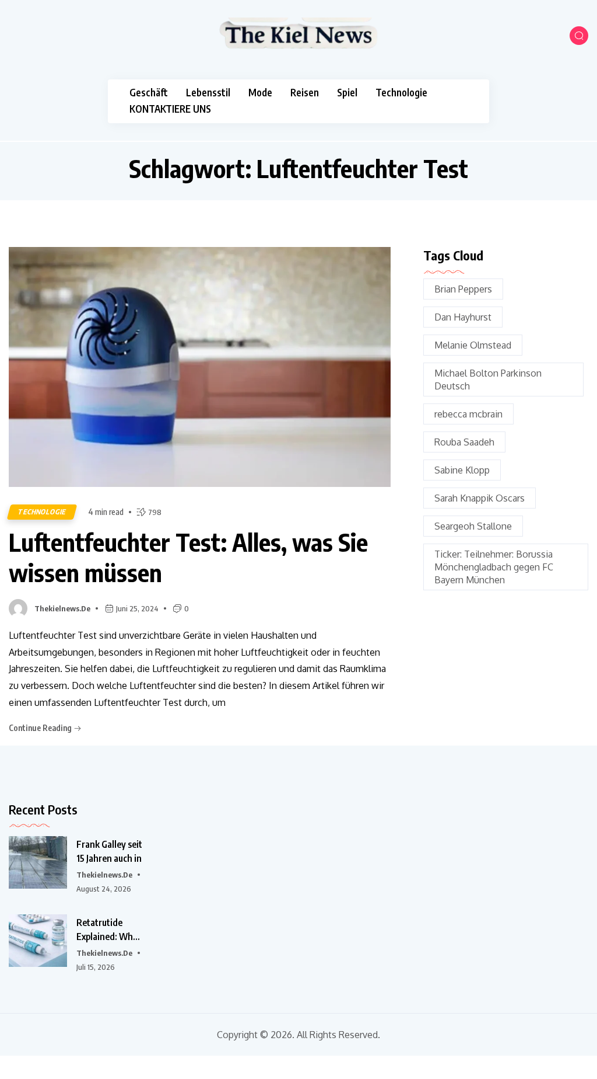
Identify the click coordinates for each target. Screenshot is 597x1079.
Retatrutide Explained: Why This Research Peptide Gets (107, 930)
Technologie (401, 93)
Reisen (304, 93)
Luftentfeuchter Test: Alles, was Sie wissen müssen (188, 557)
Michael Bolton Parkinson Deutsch (488, 379)
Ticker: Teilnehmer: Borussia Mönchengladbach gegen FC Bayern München (493, 567)
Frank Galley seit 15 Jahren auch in (109, 851)
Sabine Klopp (462, 470)
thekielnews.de (62, 608)
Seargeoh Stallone (473, 526)
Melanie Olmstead (472, 345)
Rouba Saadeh (464, 442)
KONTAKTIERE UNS (170, 109)
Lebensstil (208, 93)
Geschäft (148, 93)
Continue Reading (41, 728)
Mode (260, 93)
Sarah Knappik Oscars (479, 498)
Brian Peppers (463, 289)
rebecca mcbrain (468, 414)
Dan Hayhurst (462, 317)
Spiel (347, 93)
